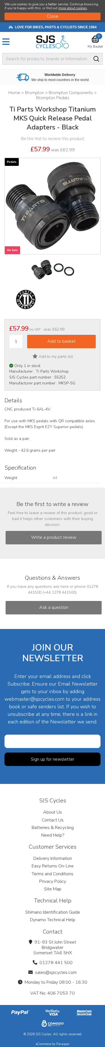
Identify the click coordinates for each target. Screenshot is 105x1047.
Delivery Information (52, 858)
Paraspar (62, 1044)
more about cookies (72, 8)
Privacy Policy (52, 881)
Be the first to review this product (52, 138)
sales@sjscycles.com (56, 972)
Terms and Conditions (52, 874)
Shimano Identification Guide (52, 912)
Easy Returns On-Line (53, 866)
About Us (52, 812)
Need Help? (52, 835)
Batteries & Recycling (53, 828)
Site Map (52, 889)
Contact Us (53, 820)
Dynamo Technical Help (52, 920)
